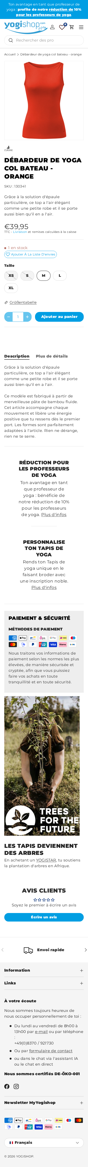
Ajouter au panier (59, 316)
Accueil (10, 54)
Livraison (20, 232)
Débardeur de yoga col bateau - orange (51, 54)
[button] (71, 27)
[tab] (16, 356)
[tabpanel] (44, 402)
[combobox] (44, 40)
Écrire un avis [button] (44, 917)
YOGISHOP (25, 1156)
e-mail (41, 1031)
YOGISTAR (46, 860)
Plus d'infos (53, 514)
